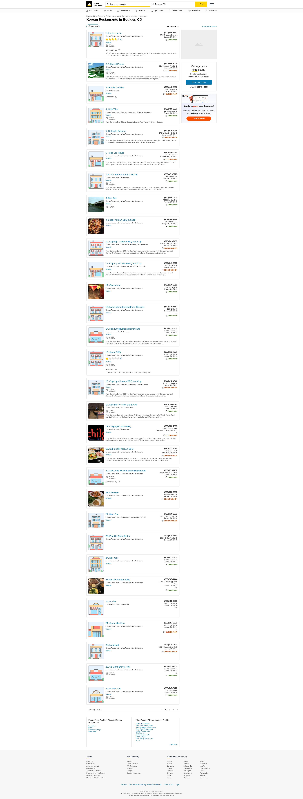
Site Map (130, 768)
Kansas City (187, 768)
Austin (169, 764)
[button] (212, 4)
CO (94, 16)
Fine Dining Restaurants (145, 739)
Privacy (124, 785)
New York (203, 766)
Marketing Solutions (93, 775)
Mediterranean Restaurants (146, 727)
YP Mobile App (132, 766)
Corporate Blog (91, 768)
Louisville (91, 726)
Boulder (100, 16)
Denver (169, 778)
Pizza (138, 740)
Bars (131, 408)
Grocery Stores (142, 245)
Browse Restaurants (134, 773)
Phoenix (202, 775)
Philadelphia (204, 773)
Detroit (185, 761)
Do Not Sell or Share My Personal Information (145, 785)
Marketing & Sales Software (96, 778)
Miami (202, 761)
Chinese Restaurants (144, 112)
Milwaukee (203, 764)
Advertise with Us (92, 766)
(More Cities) (182, 757)
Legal (177, 785)
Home (88, 16)
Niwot (90, 728)
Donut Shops (140, 737)
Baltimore (170, 766)
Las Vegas (187, 771)
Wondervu (92, 731)
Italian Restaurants (143, 723)
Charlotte (170, 771)
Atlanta (169, 761)
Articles (129, 761)
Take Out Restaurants (128, 245)
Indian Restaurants (143, 731)
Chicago (170, 773)
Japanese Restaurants (128, 112)
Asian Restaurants (123, 16)
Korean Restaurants (113, 36)
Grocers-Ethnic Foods (138, 517)
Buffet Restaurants (143, 735)
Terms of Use (168, 785)
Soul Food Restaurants (144, 729)
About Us (89, 761)
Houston (186, 764)
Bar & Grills (125, 408)
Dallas (169, 775)
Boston (169, 768)
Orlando (202, 771)
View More (173, 744)
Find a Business (132, 764)
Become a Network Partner (95, 773)
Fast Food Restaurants (144, 725)
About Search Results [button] (209, 26)
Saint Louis (204, 778)
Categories (130, 771)
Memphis (186, 778)
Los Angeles (187, 773)
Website (108, 42)
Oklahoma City (205, 768)
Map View (94, 26)
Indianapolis (187, 766)
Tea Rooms (140, 733)
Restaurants (110, 16)
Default (173, 26)
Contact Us (90, 764)
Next (177, 709)
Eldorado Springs (94, 730)
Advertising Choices (93, 771)
